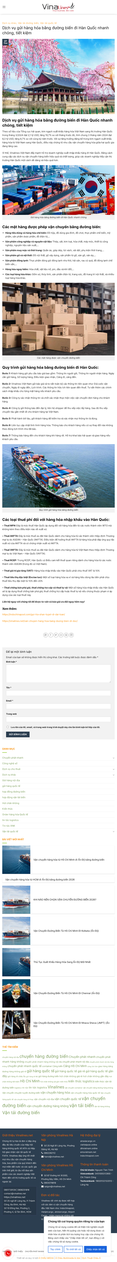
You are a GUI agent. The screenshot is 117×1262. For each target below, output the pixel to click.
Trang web (11, 714)
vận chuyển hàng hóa (55, 1092)
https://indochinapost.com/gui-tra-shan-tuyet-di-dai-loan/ (33, 614)
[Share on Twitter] (56, 635)
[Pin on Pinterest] (66, 635)
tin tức (25, 1087)
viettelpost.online (88, 1144)
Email (9, 701)
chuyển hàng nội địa (10, 1057)
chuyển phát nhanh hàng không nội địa (43, 1062)
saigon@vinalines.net (54, 1186)
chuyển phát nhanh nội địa (75, 1061)
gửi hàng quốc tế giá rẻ (70, 1071)
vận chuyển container (73, 1088)
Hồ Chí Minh (30, 1081)
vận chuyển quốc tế (68, 1099)
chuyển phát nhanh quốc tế (24, 1066)
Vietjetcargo (47, 1212)
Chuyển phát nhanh (12, 757)
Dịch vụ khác (9, 23)
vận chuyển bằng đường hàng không (98, 1088)
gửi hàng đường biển (48, 1076)
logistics (17, 1088)
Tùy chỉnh (55, 1249)
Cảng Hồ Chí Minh (75, 1066)
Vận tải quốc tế (48, 23)
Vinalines (56, 1087)
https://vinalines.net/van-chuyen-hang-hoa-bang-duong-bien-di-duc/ (40, 621)
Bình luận (11, 662)
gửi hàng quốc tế (11, 786)
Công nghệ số (9, 763)
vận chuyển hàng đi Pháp (23, 1100)
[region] (77, 1236)
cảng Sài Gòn (92, 1066)
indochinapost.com (89, 1155)
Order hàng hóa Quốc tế (15, 814)
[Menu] (4, 7)
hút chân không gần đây (96, 1076)
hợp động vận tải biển (13, 797)
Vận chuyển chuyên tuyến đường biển (21, 1093)
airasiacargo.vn (87, 1141)
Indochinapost (67, 1208)
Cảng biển (58, 1066)
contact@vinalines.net (15, 1193)
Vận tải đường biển (28, 23)
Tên (8, 687)
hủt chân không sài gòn (50, 1082)
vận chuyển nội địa (44, 1099)
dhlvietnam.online (89, 1148)
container (47, 1066)
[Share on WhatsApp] (45, 635)
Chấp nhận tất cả (95, 1249)
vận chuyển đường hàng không (48, 1106)
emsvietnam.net (88, 1152)
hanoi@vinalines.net (54, 1156)
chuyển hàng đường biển (44, 1056)
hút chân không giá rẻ (70, 1076)
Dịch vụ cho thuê (11, 769)
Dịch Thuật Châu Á (91, 1258)
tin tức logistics (10, 820)
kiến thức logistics (81, 1081)
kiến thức (64, 1082)
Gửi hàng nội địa (11, 780)
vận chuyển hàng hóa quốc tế (85, 1093)
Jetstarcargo (60, 1212)
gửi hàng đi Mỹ (32, 1077)
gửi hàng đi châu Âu (17, 1076)
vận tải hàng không (102, 1106)
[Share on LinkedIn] (71, 635)
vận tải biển (81, 1105)
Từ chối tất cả (73, 1249)
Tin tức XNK (8, 825)
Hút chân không (10, 803)
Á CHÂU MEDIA (46, 1258)
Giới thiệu (18, 1251)
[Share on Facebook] (50, 635)
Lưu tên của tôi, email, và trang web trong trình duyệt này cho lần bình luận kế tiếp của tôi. (55, 727)
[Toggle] (113, 758)
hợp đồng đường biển (13, 791)
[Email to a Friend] (61, 635)
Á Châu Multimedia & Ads (67, 1258)
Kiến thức (7, 808)
